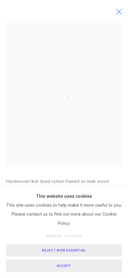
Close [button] (117, 13)
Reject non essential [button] (64, 250)
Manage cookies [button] (64, 236)
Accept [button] (64, 266)
